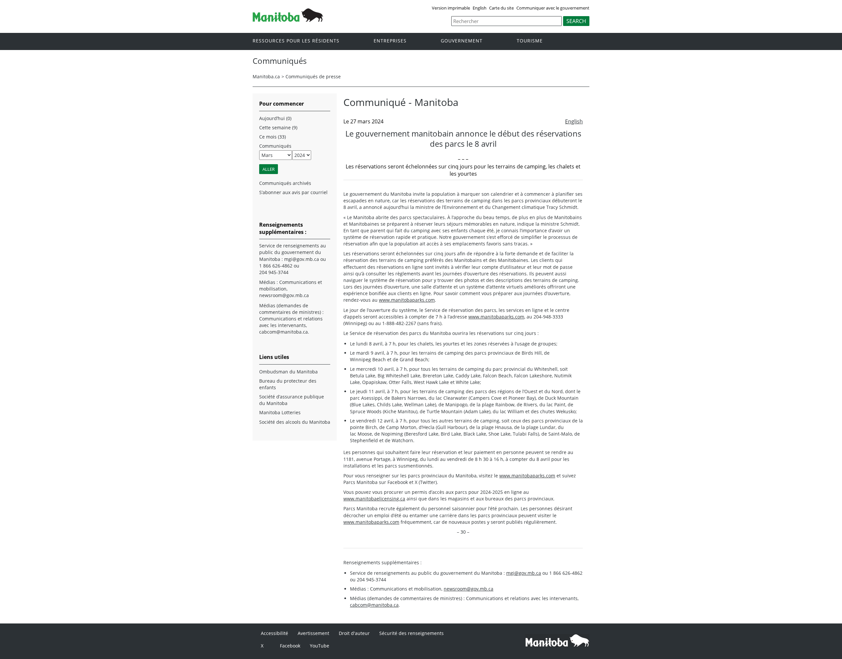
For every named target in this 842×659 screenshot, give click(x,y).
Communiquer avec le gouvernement (552, 8)
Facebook (290, 646)
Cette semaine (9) (278, 127)
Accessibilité (274, 633)
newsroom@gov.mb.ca (468, 589)
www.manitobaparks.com (407, 300)
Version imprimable (451, 8)
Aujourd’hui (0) (275, 118)
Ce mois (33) (272, 137)
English (479, 8)
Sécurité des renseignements (411, 633)
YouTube (319, 646)
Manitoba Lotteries (280, 412)
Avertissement (313, 633)
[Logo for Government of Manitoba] (288, 19)
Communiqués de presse (313, 76)
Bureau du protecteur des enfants (287, 384)
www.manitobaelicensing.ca (374, 498)
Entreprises (390, 41)
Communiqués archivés (285, 183)
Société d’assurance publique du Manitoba (291, 399)
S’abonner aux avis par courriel (293, 192)
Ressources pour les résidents (296, 41)
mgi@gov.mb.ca (523, 573)
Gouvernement (462, 41)
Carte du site (501, 8)
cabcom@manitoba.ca (374, 605)
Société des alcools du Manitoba (294, 422)
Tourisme (530, 41)
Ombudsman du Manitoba (288, 371)
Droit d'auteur (354, 633)
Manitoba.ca (266, 76)
